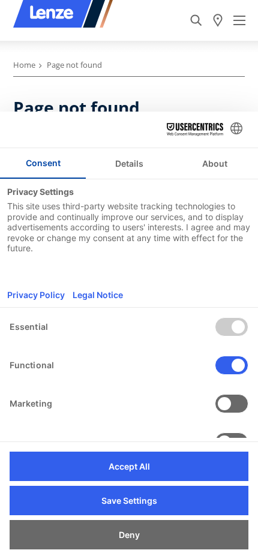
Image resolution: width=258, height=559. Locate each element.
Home (24, 64)
